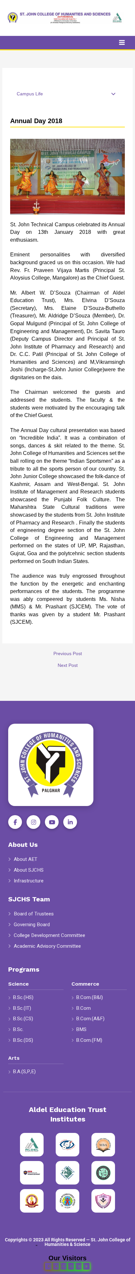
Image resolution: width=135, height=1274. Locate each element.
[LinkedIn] (70, 822)
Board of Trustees (34, 914)
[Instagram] (33, 822)
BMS (81, 1029)
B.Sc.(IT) (22, 1008)
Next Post (68, 665)
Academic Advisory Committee (47, 946)
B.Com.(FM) (89, 1040)
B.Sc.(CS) (23, 1018)
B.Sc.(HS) (23, 997)
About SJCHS (29, 870)
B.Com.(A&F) (90, 1018)
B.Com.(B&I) (89, 997)
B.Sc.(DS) (23, 1040)
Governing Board (32, 924)
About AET (25, 859)
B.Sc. (18, 1029)
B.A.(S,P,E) (24, 1071)
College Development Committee (49, 935)
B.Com (83, 1008)
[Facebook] (15, 822)
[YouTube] (52, 822)
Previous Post (67, 654)
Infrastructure (29, 881)
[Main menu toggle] (122, 42)
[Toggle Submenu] (113, 94)
